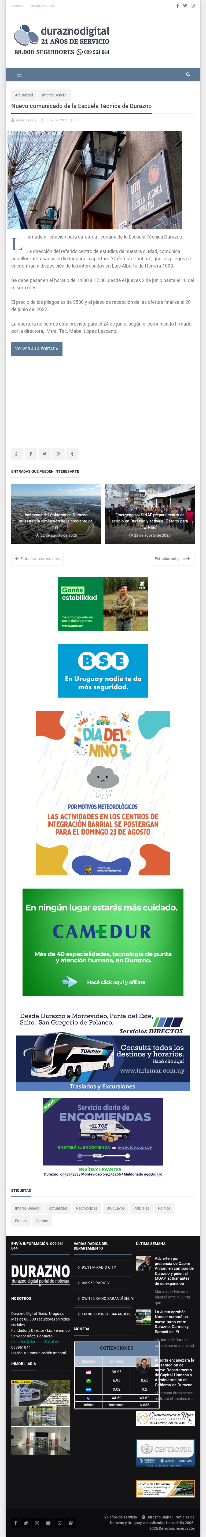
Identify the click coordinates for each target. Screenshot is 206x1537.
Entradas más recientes (40, 559)
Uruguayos (115, 1208)
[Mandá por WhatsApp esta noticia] (17, 454)
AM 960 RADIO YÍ (96, 1283)
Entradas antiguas (170, 559)
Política (164, 1208)
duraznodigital (26, 120)
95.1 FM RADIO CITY (98, 1267)
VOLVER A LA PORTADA (36, 349)
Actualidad (24, 95)
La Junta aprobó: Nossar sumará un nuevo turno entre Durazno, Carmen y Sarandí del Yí (172, 1321)
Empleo (21, 1221)
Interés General (54, 95)
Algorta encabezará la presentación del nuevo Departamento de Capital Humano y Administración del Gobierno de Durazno (174, 1372)
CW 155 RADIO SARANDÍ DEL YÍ (107, 1298)
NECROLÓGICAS (43, 6)
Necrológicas (87, 1208)
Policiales (141, 1208)
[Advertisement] (103, 402)
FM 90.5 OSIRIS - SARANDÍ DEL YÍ (107, 1314)
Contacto (18, 6)
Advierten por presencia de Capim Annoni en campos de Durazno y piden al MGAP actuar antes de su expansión (174, 1271)
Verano (42, 1221)
